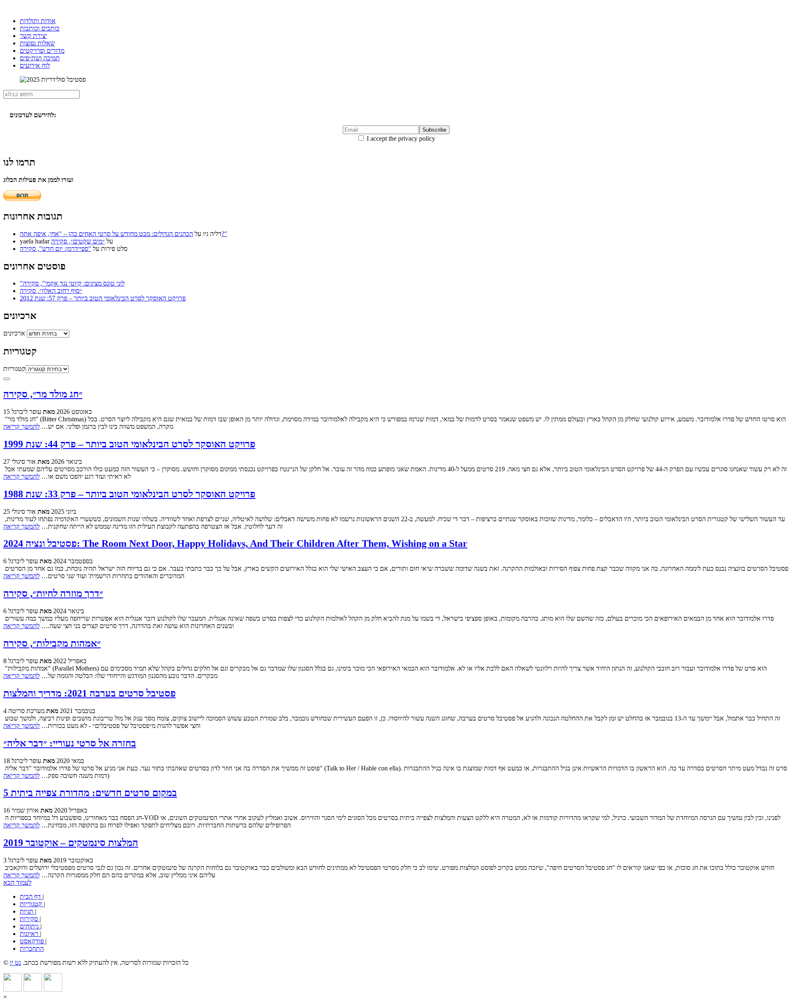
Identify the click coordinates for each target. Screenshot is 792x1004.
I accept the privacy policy (400, 138)
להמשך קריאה (21, 426)
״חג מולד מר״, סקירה (42, 394)
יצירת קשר (33, 35)
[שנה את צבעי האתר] (6, 379)
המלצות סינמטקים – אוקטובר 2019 (70, 842)
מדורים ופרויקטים (42, 50)
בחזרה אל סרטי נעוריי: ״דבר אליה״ (69, 743)
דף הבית (31, 896)
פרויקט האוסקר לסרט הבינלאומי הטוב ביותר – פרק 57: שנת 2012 (103, 298)
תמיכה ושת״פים (40, 57)
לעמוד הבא (17, 882)
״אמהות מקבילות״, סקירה (52, 643)
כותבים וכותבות (39, 28)
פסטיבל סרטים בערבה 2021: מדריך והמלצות (89, 693)
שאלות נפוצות (37, 43)
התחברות (32, 948)
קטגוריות (14, 368)
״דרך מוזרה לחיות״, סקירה (53, 593)
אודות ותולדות (38, 20)
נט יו (15, 962)
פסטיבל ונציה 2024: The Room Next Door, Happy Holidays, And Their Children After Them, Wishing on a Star (235, 543)
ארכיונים (14, 333)
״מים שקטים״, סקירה (78, 241)
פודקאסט (32, 941)
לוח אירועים (35, 65)
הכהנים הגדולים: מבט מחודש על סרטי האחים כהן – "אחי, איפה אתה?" (123, 233)
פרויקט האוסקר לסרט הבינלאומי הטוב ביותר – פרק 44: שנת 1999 (129, 444)
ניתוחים (30, 926)
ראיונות (30, 933)
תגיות (27, 911)
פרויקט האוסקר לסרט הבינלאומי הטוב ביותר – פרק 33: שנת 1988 (129, 494)
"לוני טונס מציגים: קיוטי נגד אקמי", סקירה (72, 283)
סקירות (30, 918)
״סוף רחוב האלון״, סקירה (51, 290)
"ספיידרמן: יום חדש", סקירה (55, 248)
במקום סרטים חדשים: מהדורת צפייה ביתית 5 (90, 792)
